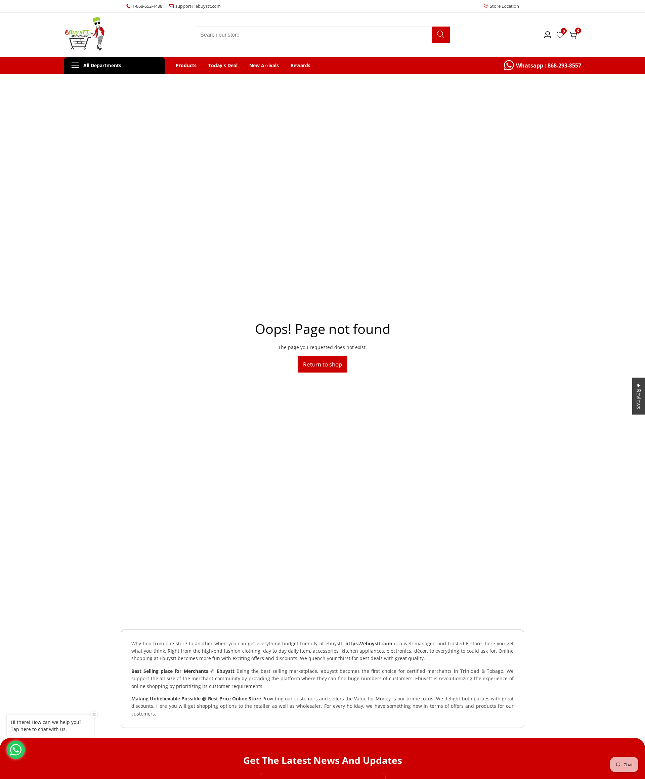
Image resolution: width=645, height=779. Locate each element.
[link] (542, 65)
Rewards (300, 65)
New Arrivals (264, 65)
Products (186, 65)
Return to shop (322, 364)
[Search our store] (441, 35)
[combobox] (322, 35)
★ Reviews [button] (638, 396)
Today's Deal (223, 65)
